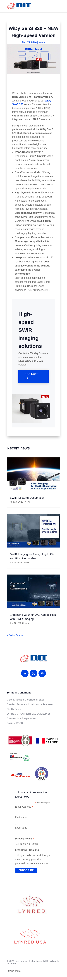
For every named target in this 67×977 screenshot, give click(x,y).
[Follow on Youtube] (42, 673)
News (41, 42)
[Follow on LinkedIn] (25, 673)
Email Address (24, 807)
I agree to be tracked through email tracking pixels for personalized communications (32, 859)
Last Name (21, 827)
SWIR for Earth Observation (27, 497)
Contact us (31, 376)
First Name (21, 817)
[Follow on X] (33, 673)
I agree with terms (28, 843)
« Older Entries (15, 635)
